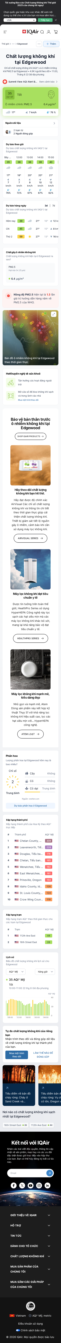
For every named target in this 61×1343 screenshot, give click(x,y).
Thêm (53, 43)
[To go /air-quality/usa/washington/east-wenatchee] (31, 873)
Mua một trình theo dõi (28, 400)
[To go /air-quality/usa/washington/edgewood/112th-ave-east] (31, 935)
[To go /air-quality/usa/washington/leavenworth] (31, 847)
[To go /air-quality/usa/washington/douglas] (31, 854)
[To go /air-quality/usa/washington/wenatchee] (31, 867)
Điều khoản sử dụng (30, 1323)
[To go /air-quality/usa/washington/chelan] (31, 860)
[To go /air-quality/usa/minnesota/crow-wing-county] (31, 899)
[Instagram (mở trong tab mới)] (39, 1185)
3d (46, 205)
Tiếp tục (45, 20)
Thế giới (5, 44)
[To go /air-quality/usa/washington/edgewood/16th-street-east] (31, 942)
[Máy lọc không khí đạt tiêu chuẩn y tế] (30, 569)
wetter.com (34, 799)
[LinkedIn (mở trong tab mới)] (47, 1185)
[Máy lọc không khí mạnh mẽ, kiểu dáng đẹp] (30, 669)
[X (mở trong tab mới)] (22, 1185)
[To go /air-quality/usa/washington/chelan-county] (31, 840)
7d (53, 205)
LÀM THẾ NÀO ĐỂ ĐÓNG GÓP (43, 1054)
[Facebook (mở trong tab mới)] (14, 1185)
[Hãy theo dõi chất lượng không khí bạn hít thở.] (30, 465)
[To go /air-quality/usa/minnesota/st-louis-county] (31, 893)
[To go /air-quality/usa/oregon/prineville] (31, 880)
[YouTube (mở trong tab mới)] (31, 1185)
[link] (42, 32)
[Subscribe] (49, 1173)
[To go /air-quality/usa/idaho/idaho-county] (31, 886)
